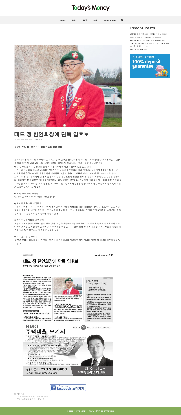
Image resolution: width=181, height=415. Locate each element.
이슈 (95, 20)
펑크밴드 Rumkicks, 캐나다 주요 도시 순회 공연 (147, 40)
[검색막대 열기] (122, 20)
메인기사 (20, 394)
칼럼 (74, 20)
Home (63, 20)
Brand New (110, 20)
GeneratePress (107, 411)
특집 (85, 20)
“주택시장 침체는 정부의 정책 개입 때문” (33, 397)
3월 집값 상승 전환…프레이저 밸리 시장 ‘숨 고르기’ (148, 34)
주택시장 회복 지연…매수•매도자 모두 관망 (146, 37)
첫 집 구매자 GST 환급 (138, 49)
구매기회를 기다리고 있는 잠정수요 (31, 399)
